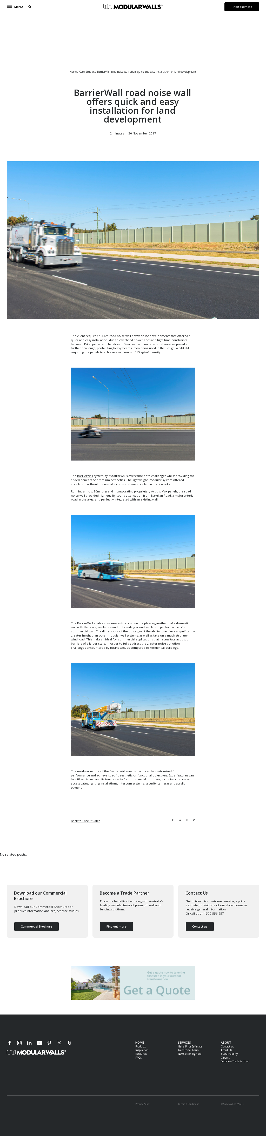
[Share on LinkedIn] (179, 820)
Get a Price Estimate (190, 1046)
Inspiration (142, 1050)
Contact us (227, 1046)
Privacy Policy (142, 1104)
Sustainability (229, 1054)
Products (140, 1046)
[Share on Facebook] (172, 820)
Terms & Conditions (188, 1104)
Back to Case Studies (85, 821)
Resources (141, 1054)
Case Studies (87, 71)
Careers (225, 1057)
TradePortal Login (188, 1050)
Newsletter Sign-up (189, 1054)
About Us (226, 1050)
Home (73, 71)
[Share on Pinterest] (193, 820)
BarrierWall (85, 476)
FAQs (138, 1057)
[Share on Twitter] (186, 820)
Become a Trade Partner (235, 1061)
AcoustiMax (159, 491)
